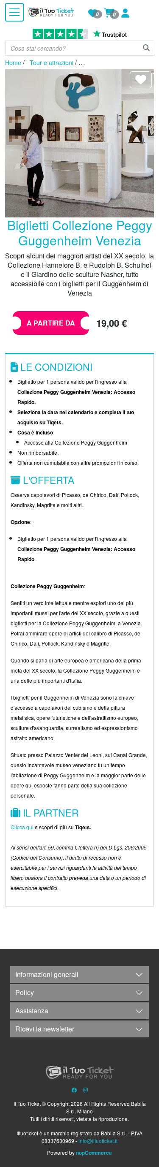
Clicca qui (22, 826)
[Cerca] (146, 48)
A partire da (51, 323)
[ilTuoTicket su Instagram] (85, 1089)
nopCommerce (93, 1152)
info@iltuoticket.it (97, 1140)
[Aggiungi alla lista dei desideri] (141, 79)
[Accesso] (125, 14)
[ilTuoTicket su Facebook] (74, 1089)
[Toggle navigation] (14, 12)
